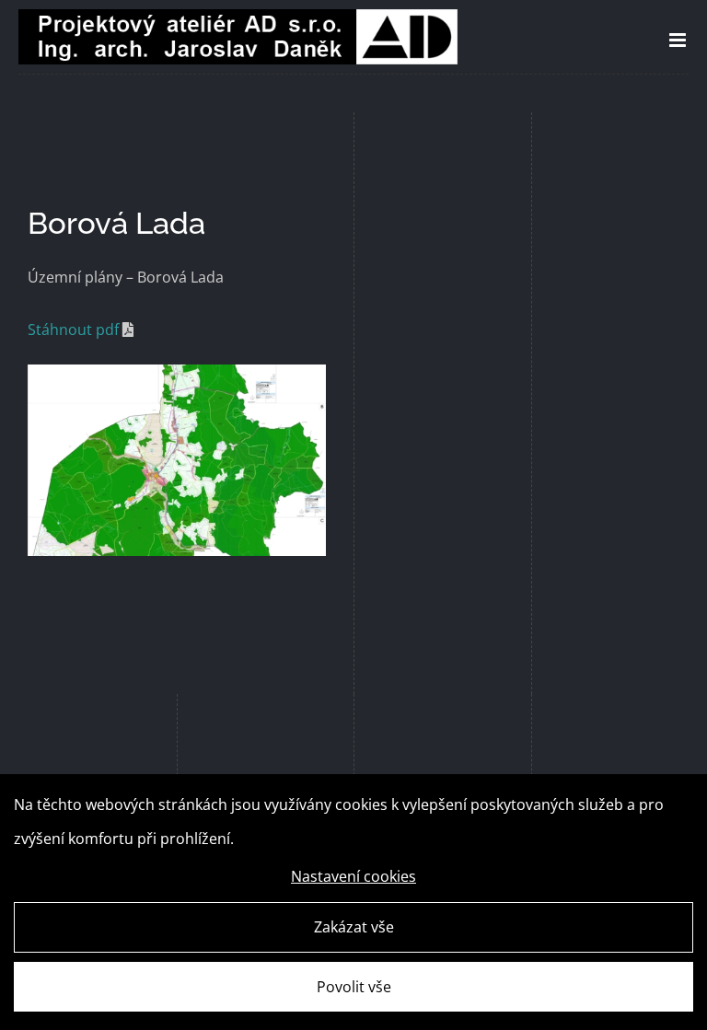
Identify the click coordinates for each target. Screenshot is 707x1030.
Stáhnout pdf (73, 329)
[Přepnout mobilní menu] (679, 40)
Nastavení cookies (353, 876)
